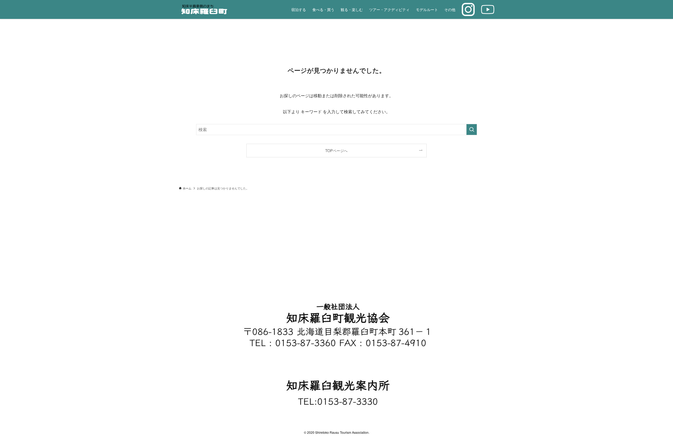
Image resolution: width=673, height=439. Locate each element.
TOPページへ (336, 150)
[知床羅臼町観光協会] (216, 9)
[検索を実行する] (471, 129)
